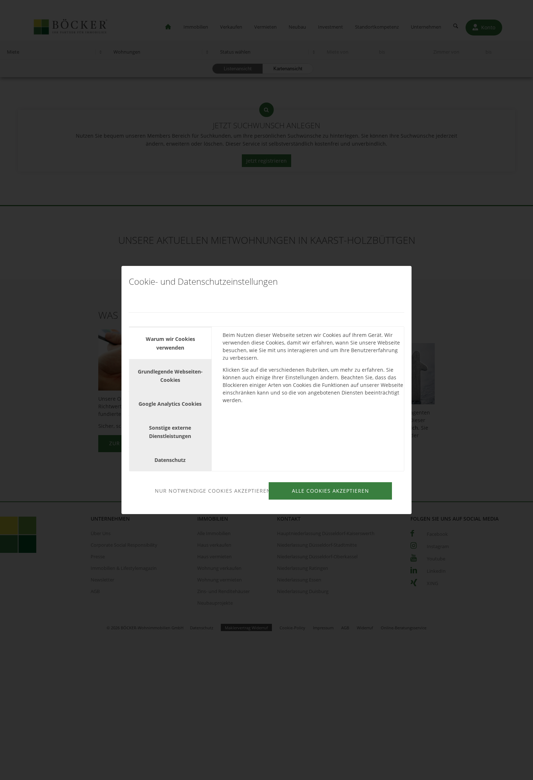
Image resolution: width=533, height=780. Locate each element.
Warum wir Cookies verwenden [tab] (170, 343)
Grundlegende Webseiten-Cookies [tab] (170, 375)
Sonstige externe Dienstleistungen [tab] (170, 431)
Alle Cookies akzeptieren (330, 490)
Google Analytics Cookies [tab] (170, 403)
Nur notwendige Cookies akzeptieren (210, 490)
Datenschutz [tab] (170, 459)
